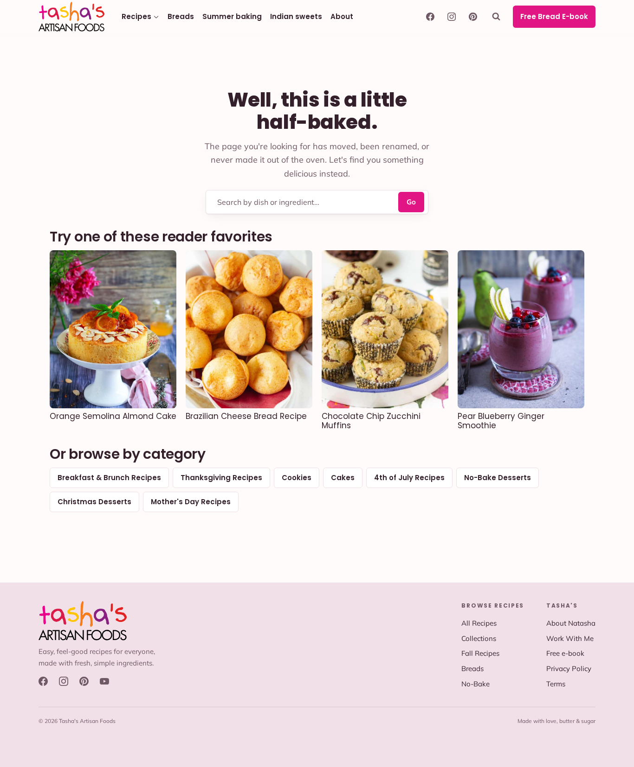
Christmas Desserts (94, 502)
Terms (555, 683)
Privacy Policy (568, 668)
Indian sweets (296, 16)
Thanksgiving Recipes (221, 477)
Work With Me (570, 638)
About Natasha (570, 623)
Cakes (343, 477)
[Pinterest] (473, 16)
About (341, 16)
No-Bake (475, 683)
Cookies (296, 477)
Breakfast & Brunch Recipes (109, 477)
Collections (478, 638)
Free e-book (565, 653)
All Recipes (479, 623)
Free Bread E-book (554, 16)
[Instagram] (451, 16)
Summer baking (232, 16)
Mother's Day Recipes (191, 502)
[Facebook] (430, 16)
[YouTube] (104, 681)
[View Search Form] (498, 16)
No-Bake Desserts (497, 477)
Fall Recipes (480, 653)
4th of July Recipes (409, 477)
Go (411, 201)
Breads (181, 16)
